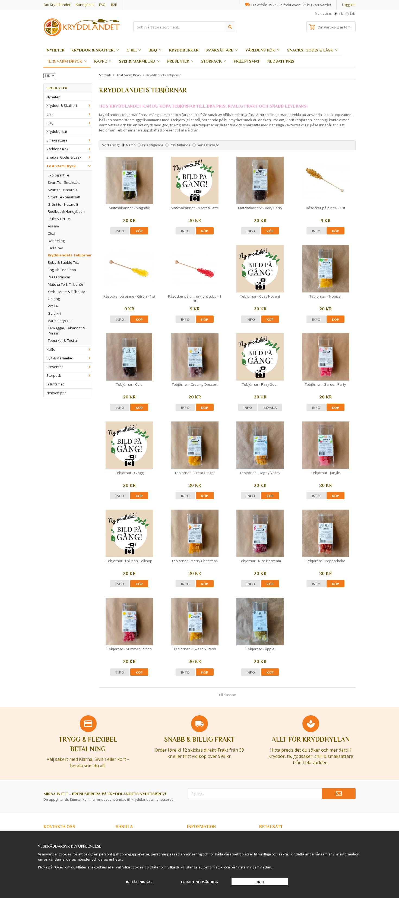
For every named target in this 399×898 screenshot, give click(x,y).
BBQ (152, 50)
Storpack (211, 61)
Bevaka (270, 407)
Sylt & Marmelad (137, 61)
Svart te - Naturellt (62, 189)
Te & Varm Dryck (64, 61)
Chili (131, 50)
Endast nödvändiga (199, 882)
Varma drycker (60, 320)
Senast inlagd (208, 145)
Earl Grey (55, 248)
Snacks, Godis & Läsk (310, 50)
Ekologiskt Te (58, 175)
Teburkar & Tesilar (63, 340)
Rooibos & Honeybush (66, 211)
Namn (131, 145)
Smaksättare (219, 50)
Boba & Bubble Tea (63, 262)
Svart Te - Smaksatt (64, 182)
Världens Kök (260, 50)
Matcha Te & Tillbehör (65, 284)
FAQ (102, 4)
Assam (53, 226)
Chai (51, 233)
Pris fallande (180, 145)
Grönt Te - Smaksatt (64, 197)
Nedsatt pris (280, 61)
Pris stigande (152, 145)
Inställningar (139, 882)
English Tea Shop (62, 269)
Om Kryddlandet (56, 4)
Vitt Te (53, 306)
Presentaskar (59, 277)
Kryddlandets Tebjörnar (70, 255)
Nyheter (55, 50)
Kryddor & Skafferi (93, 50)
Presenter (178, 61)
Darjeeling (56, 240)
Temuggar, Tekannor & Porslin (66, 331)
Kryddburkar (183, 50)
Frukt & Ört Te (59, 218)
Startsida (105, 75)
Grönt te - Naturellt (63, 204)
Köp (139, 231)
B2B (114, 4)
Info (120, 231)
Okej (259, 882)
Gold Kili (54, 313)
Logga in (349, 4)
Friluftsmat (246, 61)
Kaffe (100, 61)
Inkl (341, 13)
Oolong (54, 298)
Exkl (353, 13)
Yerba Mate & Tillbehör (66, 291)
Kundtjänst (85, 4)
